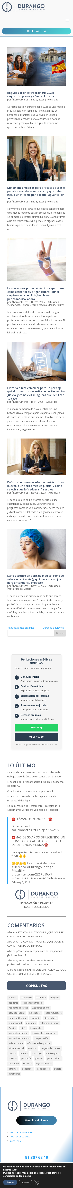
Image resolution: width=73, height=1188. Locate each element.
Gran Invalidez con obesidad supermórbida (30, 791)
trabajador (27, 1068)
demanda (35, 1018)
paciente (13, 1058)
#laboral (13, 997)
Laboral (26, 305)
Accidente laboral (40, 1007)
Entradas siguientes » (54, 627)
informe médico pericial (38, 1043)
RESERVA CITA (36, 31)
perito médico (54, 1058)
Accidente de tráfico (18, 1007)
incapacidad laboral (18, 1033)
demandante (50, 1018)
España (12, 1028)
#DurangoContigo (40, 867)
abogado (54, 997)
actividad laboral (17, 1012)
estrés (23, 1028)
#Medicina (47, 863)
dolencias (30, 1023)
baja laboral (35, 1012)
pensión (39, 1058)
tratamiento (14, 1073)
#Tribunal (41, 997)
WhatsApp (37, 727)
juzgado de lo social (50, 1048)
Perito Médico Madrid (43, 305)
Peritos (60, 305)
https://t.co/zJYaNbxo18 (41, 830)
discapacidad (15, 1023)
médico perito (53, 1053)
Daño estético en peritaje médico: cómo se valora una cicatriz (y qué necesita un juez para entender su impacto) (35, 579)
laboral (12, 1053)
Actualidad (52, 99)
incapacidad (36, 1028)
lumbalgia (37, 1053)
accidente (13, 1002)
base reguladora (53, 1012)
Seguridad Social (44, 1063)
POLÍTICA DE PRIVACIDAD (21, 1132)
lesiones (24, 1053)
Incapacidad (13, 305)
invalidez (32, 1048)
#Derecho (19, 867)
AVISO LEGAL (16, 1141)
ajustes (27, 1176)
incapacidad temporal (19, 1038)
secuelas (27, 1063)
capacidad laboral (17, 1018)
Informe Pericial (16, 1048)
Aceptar (10, 1182)
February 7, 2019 (21, 882)
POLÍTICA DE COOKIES (20, 1136)
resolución (14, 1063)
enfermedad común (49, 1023)
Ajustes (25, 1182)
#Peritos (32, 863)
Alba (9, 932)
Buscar (60, 633)
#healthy (18, 870)
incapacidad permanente (44, 1033)
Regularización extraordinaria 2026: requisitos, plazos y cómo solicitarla (30, 94)
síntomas (13, 1068)
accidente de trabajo (32, 1002)
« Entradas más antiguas (20, 627)
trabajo (57, 1068)
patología (26, 1058)
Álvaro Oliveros (20, 99)
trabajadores (43, 1068)
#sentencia (26, 997)
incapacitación (41, 1038)
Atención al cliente (36, 1120)
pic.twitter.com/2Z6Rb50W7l (32, 874)
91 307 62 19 (36, 736)
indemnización (16, 1043)
